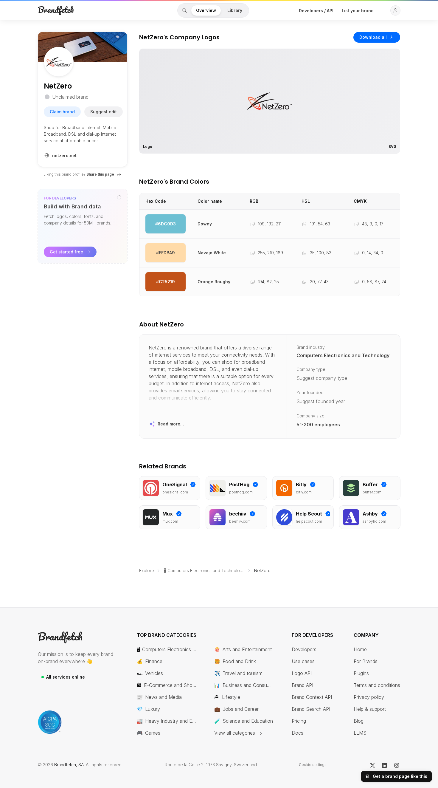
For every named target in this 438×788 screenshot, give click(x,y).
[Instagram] (396, 765)
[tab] (184, 10)
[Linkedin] (384, 765)
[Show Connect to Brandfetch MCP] (119, 197)
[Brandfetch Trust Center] (50, 722)
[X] (372, 765)
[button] (395, 10)
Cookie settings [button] (313, 764)
